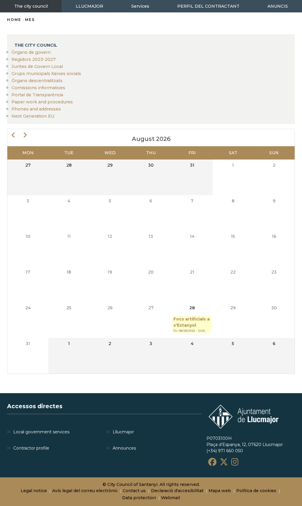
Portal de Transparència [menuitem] (37, 94)
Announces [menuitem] (124, 448)
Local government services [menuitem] (41, 432)
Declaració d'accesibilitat (177, 490)
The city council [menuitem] (31, 6)
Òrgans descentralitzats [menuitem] (37, 80)
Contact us (134, 490)
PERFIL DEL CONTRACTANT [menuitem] (208, 6)
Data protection (139, 497)
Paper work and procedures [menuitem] (42, 102)
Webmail (170, 497)
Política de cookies (256, 490)
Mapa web (220, 490)
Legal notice (34, 490)
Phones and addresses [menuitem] (36, 109)
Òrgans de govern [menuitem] (31, 52)
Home (14, 19)
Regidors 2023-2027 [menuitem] (34, 59)
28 (192, 307)
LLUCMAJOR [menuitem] (89, 6)
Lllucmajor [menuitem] (123, 432)
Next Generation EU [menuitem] (33, 116)
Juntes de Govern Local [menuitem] (37, 66)
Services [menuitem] (140, 6)
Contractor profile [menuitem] (31, 448)
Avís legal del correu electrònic (85, 490)
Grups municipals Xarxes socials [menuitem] (46, 73)
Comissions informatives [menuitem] (38, 87)
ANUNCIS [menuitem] (277, 6)
